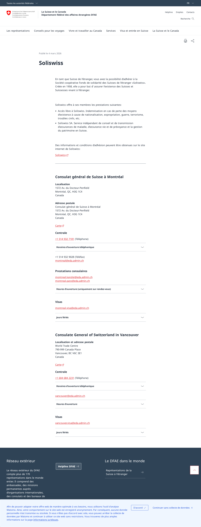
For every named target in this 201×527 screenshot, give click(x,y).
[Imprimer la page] (185, 40)
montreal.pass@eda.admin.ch (72, 280)
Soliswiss (60, 155)
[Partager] (192, 40)
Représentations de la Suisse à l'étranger (119, 472)
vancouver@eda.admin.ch (70, 395)
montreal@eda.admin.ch (69, 260)
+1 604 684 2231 (64, 378)
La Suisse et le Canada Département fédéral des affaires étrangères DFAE (69, 13)
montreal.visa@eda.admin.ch (72, 308)
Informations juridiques (45, 519)
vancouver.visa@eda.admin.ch (72, 423)
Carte (58, 225)
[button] (18, 30)
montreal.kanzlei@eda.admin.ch (74, 277)
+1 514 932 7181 (64, 239)
